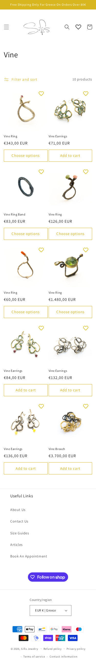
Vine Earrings (58, 136)
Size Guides (19, 533)
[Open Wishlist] (78, 27)
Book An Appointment (28, 556)
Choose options (26, 155)
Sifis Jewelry (29, 648)
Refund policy (53, 649)
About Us (18, 509)
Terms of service (34, 656)
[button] (6, 27)
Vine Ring (10, 136)
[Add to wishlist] (41, 93)
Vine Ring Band (14, 214)
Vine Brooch (57, 449)
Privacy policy (76, 649)
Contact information (63, 656)
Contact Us (19, 521)
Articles (16, 544)
